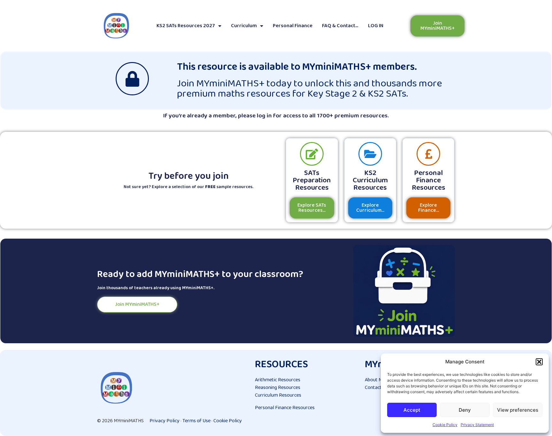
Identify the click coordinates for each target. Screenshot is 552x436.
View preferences (517, 410)
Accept (411, 410)
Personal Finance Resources (285, 408)
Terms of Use (196, 421)
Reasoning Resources (277, 388)
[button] (539, 362)
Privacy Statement (477, 424)
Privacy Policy (165, 421)
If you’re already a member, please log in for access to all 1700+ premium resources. (276, 116)
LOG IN (375, 26)
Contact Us (376, 388)
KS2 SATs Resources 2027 (186, 26)
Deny (465, 410)
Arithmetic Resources (277, 380)
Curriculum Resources (278, 395)
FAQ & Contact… (340, 26)
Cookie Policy (445, 424)
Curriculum (244, 26)
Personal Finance (292, 26)
